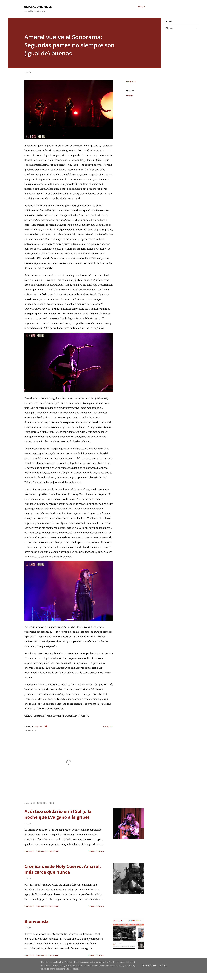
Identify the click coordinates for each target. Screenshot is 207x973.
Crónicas (129, 95)
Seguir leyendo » (96, 851)
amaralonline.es (38, 7)
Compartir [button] (131, 82)
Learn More (149, 965)
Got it (163, 965)
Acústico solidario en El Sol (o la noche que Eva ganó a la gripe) (58, 814)
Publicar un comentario (47, 851)
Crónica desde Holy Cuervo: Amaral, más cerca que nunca (62, 869)
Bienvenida (36, 921)
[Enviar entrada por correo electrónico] (45, 726)
